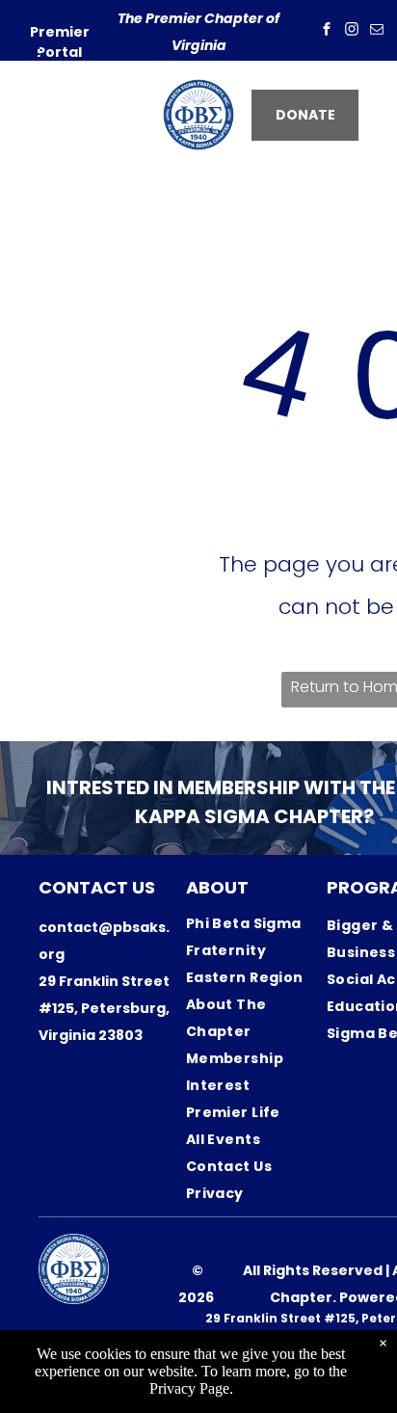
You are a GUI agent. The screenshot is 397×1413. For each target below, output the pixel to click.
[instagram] (351, 31)
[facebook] (326, 31)
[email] (376, 31)
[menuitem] (255, 937)
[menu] (29, 54)
